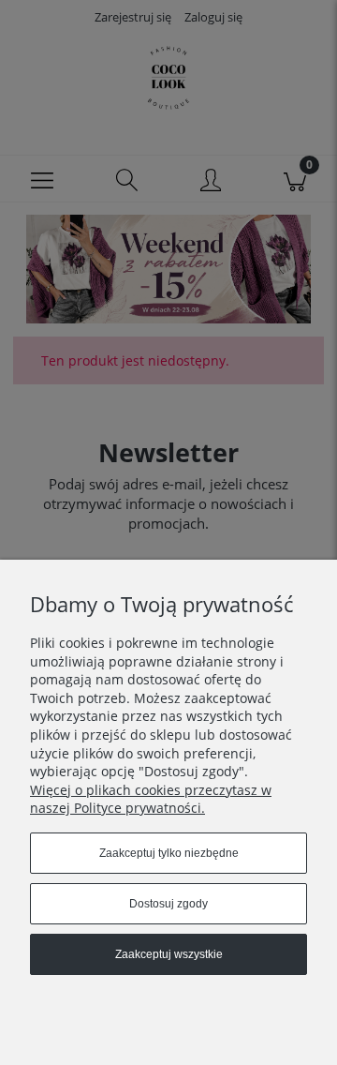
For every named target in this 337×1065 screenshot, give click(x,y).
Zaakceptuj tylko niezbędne (169, 853)
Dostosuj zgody (168, 903)
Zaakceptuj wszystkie (169, 954)
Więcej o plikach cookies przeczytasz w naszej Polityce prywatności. (150, 799)
